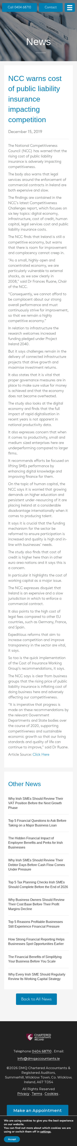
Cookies (51, 1094)
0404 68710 (42, 1051)
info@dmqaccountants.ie (38, 1059)
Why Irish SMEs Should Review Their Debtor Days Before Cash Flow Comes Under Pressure (36, 864)
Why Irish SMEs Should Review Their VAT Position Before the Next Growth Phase (35, 803)
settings (45, 1132)
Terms (37, 1094)
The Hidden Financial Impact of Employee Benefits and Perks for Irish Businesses (35, 842)
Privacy (23, 1094)
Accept (12, 1139)
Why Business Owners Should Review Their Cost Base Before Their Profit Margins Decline (36, 904)
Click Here (41, 754)
